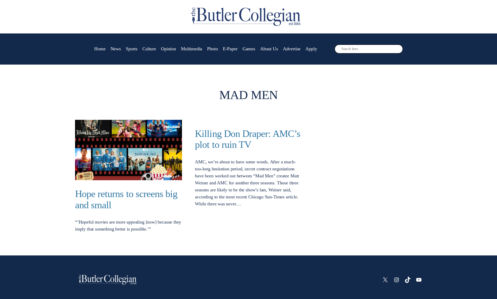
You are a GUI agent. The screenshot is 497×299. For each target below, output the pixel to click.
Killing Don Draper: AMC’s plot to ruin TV (247, 139)
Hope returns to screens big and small (126, 199)
